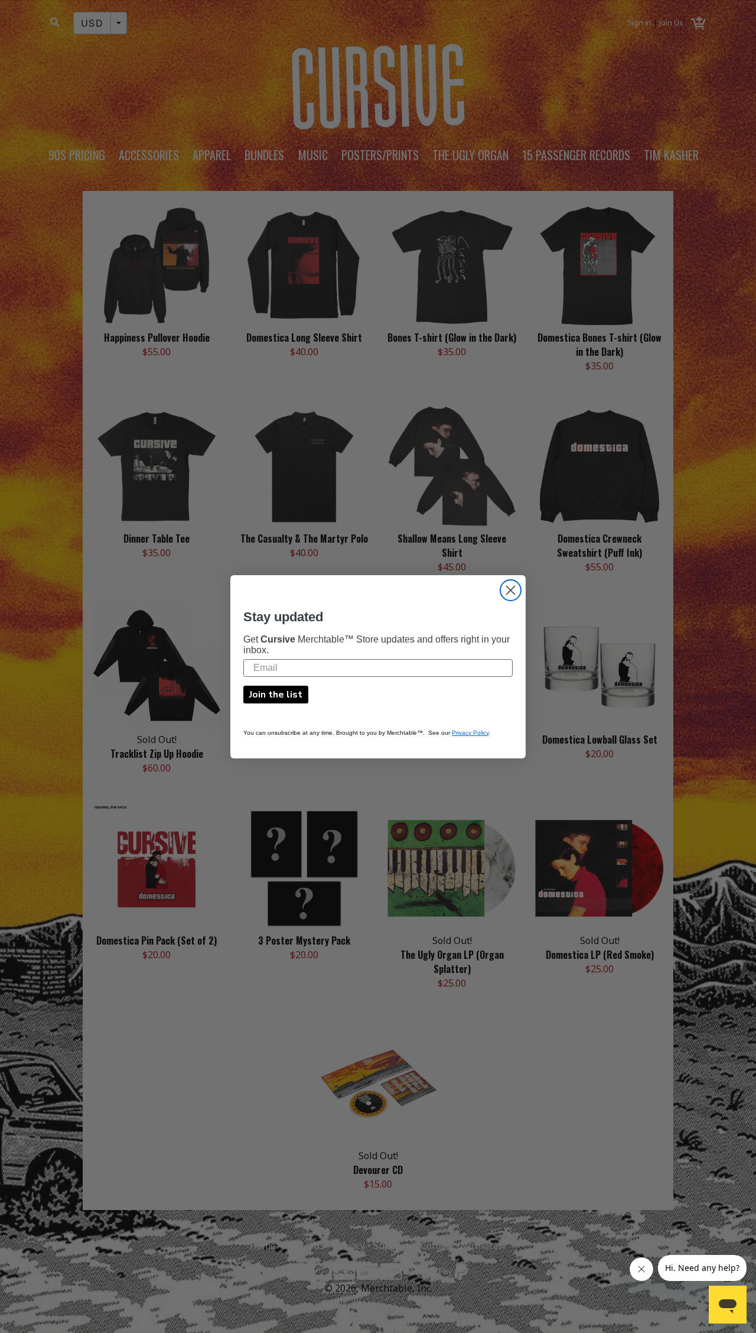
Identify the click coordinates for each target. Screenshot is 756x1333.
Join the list (275, 693)
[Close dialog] (510, 590)
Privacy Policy (470, 732)
